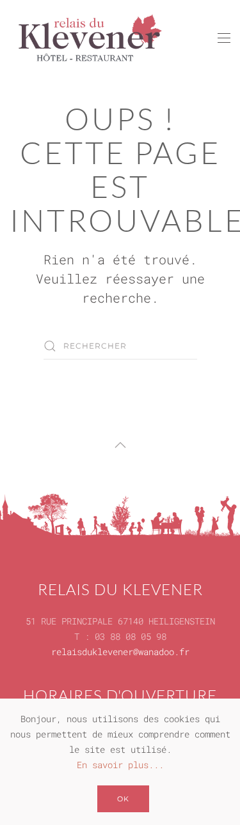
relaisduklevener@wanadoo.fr (120, 652)
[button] (224, 38)
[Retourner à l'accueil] (90, 38)
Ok (123, 798)
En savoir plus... (120, 765)
